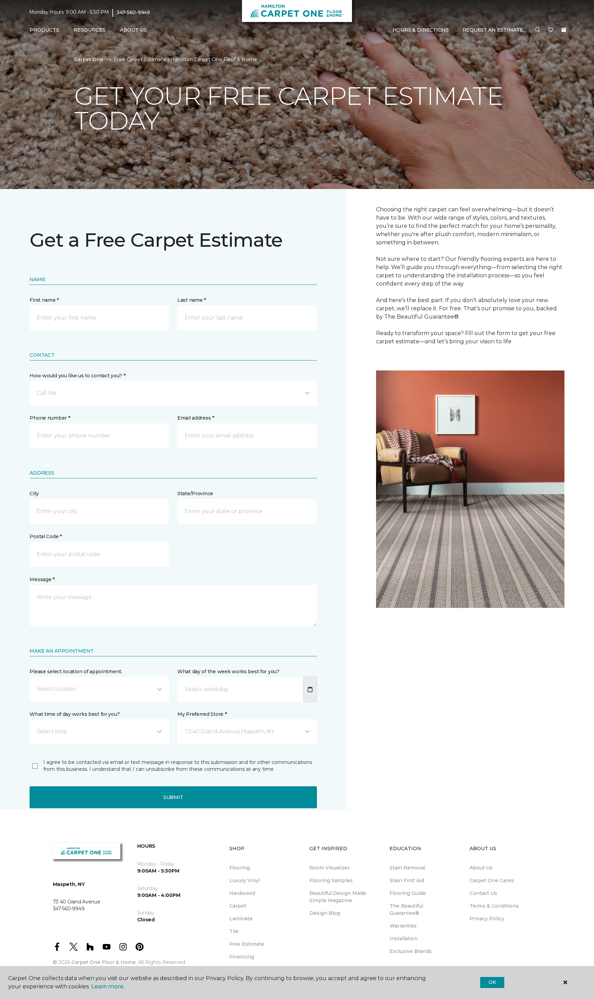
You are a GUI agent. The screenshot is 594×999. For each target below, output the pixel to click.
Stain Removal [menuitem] (407, 868)
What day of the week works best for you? (228, 671)
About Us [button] (133, 30)
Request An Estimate (493, 30)
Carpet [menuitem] (237, 906)
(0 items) (563, 29)
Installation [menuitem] (403, 938)
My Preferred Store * (202, 714)
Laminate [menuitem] (241, 918)
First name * (44, 300)
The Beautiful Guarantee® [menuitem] (406, 909)
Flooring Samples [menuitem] (331, 880)
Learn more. (107, 986)
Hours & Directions (421, 30)
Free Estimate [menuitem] (246, 944)
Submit (173, 797)
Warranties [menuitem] (403, 926)
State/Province (195, 493)
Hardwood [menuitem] (242, 893)
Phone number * (50, 417)
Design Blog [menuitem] (324, 913)
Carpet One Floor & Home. (104, 962)
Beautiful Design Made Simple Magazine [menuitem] (337, 896)
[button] (537, 30)
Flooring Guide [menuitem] (407, 893)
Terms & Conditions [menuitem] (494, 906)
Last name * (191, 300)
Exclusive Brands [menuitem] (410, 951)
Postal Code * (46, 536)
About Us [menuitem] (481, 868)
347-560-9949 (133, 12)
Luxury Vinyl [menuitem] (244, 880)
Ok (492, 982)
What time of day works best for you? (75, 714)
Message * (42, 579)
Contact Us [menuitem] (483, 893)
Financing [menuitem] (241, 957)
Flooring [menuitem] (239, 868)
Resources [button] (90, 30)
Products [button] (44, 30)
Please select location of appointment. (76, 671)
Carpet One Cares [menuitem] (492, 880)
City (34, 493)
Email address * (195, 417)
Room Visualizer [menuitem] (329, 868)
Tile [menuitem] (234, 931)
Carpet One (88, 59)
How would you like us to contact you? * (77, 375)
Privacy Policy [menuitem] (487, 918)
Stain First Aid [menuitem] (406, 880)
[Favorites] (550, 30)
